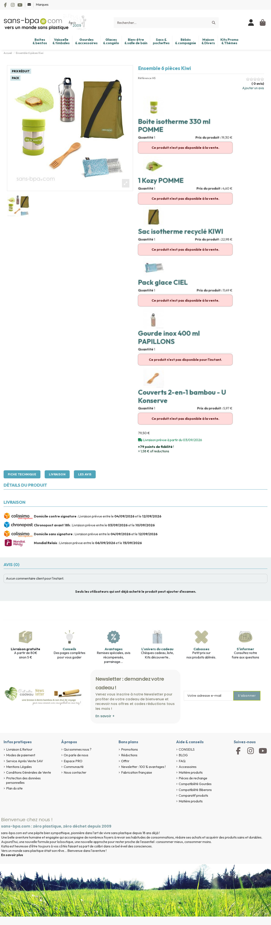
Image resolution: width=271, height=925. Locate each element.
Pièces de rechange (193, 778)
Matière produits (191, 772)
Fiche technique (22, 474)
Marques (42, 4)
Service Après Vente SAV (24, 761)
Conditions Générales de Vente (28, 772)
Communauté (74, 767)
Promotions (129, 749)
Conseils (69, 649)
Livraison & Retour (19, 749)
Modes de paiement (20, 755)
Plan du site (14, 788)
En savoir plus (12, 855)
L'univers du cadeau (157, 649)
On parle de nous (76, 755)
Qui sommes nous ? (77, 749)
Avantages (114, 649)
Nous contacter (75, 772)
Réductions (129, 755)
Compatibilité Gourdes (195, 784)
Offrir (125, 761)
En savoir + (105, 716)
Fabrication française (136, 772)
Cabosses (201, 649)
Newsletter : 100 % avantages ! (143, 767)
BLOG (183, 755)
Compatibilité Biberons (195, 790)
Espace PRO (73, 761)
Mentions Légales (19, 767)
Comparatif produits (193, 795)
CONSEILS (187, 749)
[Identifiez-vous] (251, 22)
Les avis (84, 474)
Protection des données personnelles (23, 780)
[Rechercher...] (214, 22)
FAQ (182, 761)
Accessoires (187, 767)
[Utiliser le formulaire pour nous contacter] (30, 4)
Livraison (57, 474)
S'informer (245, 649)
